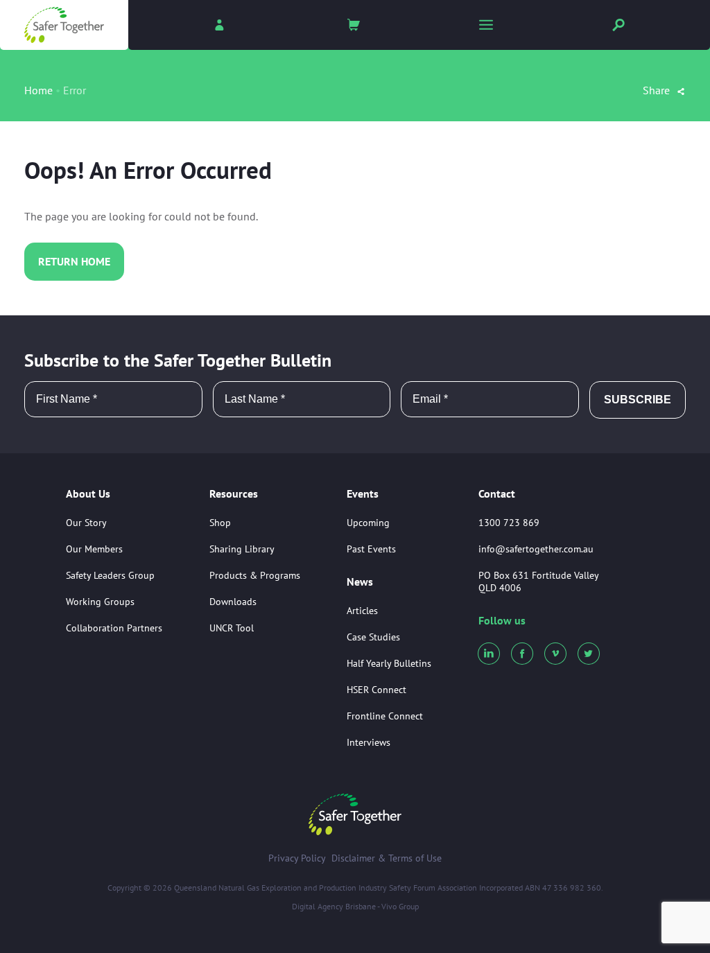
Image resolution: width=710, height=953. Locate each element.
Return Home (74, 261)
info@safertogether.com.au (536, 549)
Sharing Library (242, 549)
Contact (496, 493)
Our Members (94, 549)
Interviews (368, 742)
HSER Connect (376, 689)
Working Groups (100, 601)
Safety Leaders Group (110, 575)
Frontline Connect (385, 716)
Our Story (86, 522)
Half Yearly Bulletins (389, 663)
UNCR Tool (231, 628)
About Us (88, 494)
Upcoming (368, 522)
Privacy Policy (297, 858)
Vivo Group (400, 906)
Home (38, 90)
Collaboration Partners (114, 628)
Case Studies (373, 637)
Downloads (233, 601)
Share (658, 90)
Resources (233, 494)
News (360, 582)
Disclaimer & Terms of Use (386, 858)
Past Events (371, 549)
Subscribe (637, 399)
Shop (220, 522)
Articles (362, 610)
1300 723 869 (508, 522)
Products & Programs (254, 575)
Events (363, 494)
